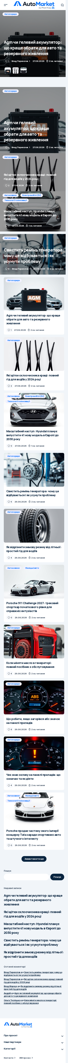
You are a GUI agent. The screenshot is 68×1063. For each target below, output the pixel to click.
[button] (5, 5)
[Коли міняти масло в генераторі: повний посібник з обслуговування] (34, 641)
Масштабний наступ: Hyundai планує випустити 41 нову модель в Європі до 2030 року (32, 928)
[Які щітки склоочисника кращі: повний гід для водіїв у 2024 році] (34, 43)
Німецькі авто (32, 568)
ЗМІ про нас (25, 1058)
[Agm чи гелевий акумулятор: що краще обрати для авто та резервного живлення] (34, 120)
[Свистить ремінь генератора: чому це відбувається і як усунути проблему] (34, 254)
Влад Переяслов (12, 972)
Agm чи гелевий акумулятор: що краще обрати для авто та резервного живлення (33, 899)
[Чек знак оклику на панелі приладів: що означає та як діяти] (34, 753)
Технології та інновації (15, 200)
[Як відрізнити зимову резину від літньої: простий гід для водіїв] (34, 526)
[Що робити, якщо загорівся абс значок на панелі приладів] (34, 697)
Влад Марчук (10, 986)
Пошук (7, 870)
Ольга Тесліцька (12, 1000)
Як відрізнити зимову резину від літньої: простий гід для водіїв (34, 954)
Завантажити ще (34, 858)
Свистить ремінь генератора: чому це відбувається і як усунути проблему (32, 942)
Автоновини (10, 195)
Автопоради (10, 14)
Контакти (8, 1058)
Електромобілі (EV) (31, 195)
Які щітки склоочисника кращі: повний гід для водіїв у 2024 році (32, 914)
